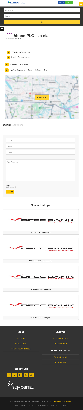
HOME (17, 405)
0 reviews (18, 39)
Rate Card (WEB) (60, 344)
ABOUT (23, 405)
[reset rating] (7, 187)
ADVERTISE (55, 405)
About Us (21, 339)
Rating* (8, 185)
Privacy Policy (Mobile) (21, 349)
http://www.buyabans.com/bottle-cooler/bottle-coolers (28, 70)
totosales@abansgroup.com (20, 57)
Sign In (61, 2)
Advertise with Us (60, 339)
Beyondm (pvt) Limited (62, 401)
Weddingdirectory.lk (60, 357)
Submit (10, 191)
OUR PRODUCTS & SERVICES (38, 405)
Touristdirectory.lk (60, 362)
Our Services (20, 344)
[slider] (10, 38)
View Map (42, 97)
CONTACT (64, 405)
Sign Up (69, 2)
